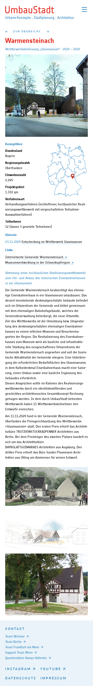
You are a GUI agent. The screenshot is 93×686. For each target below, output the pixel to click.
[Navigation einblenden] (84, 9)
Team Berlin (13, 642)
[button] (72, 176)
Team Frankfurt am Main (22, 647)
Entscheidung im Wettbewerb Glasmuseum (52, 242)
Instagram (18, 668)
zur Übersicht (27, 31)
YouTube (50, 668)
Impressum (53, 677)
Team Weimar (15, 636)
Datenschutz (20, 677)
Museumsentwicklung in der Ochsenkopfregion (37, 262)
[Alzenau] (47, 31)
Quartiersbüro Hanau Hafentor (26, 658)
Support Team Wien (19, 652)
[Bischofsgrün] (6, 31)
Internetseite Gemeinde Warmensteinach (34, 257)
